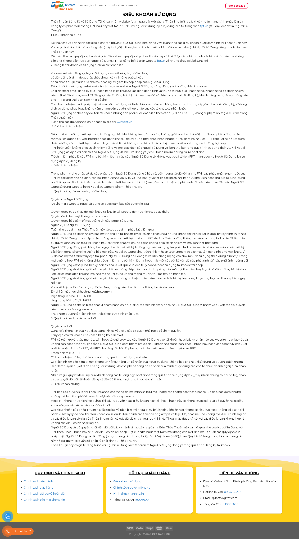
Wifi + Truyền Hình (111, 5)
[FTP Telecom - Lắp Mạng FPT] (63, 5)
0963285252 (232, 492)
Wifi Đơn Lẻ (88, 5)
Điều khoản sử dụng (127, 481)
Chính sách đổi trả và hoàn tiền (45, 493)
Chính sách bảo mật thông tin (44, 499)
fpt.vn (204, 26)
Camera (131, 5)
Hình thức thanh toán (128, 493)
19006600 (142, 499)
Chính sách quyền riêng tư (131, 487)
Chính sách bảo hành (38, 481)
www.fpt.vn (124, 122)
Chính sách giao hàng (38, 487)
